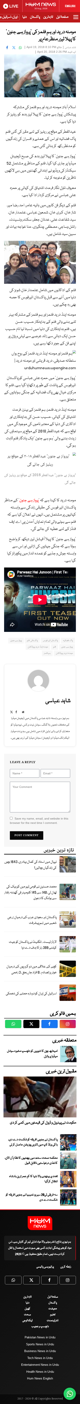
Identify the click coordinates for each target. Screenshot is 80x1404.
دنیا (24, 17)
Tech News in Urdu (40, 1358)
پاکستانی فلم (32, 640)
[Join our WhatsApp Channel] (70, 1394)
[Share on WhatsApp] (20, 48)
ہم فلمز (47, 653)
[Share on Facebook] (7, 48)
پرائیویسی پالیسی (45, 1267)
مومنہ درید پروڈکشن (64, 653)
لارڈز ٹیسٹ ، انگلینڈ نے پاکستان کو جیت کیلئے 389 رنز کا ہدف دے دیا (33, 945)
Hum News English (40, 1378)
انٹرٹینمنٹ (52, 1320)
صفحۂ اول (62, 17)
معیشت (52, 1308)
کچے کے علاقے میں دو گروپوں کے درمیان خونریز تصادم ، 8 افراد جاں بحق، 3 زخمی (31, 969)
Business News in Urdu (40, 1351)
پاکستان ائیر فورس (50, 640)
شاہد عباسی (70, 47)
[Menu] (76, 19)
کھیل (27, 1308)
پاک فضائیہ (68, 640)
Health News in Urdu (40, 1371)
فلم (54, 647)
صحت (27, 1314)
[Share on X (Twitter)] (14, 48)
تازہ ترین (48, 17)
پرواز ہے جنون (29, 500)
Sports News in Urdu (40, 1344)
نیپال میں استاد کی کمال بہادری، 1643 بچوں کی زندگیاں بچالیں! (30, 864)
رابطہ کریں (65, 1267)
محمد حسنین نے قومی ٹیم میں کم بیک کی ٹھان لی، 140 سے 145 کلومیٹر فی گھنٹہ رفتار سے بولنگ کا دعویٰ (30, 892)
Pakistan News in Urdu (40, 1337)
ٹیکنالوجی (27, 1320)
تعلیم (52, 1314)
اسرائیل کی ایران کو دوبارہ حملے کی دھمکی (31, 993)
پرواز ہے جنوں (67, 647)
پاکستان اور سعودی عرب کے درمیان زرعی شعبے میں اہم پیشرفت (32, 920)
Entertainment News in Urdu (40, 1364)
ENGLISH (70, 6)
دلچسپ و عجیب (40, 1326)
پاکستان (35, 17)
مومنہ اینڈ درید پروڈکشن (38, 647)
